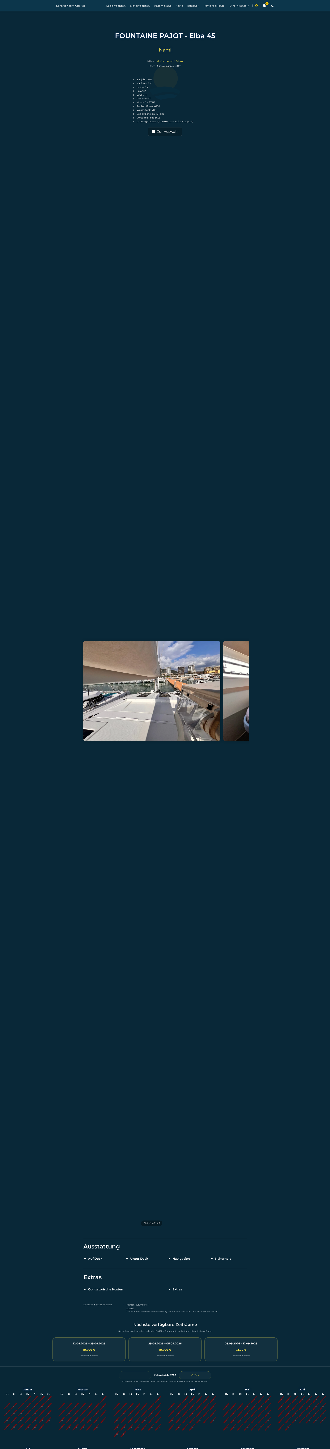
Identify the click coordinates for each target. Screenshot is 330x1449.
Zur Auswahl (167, 132)
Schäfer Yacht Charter (70, 5)
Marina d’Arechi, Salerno (170, 61)
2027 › (195, 1375)
